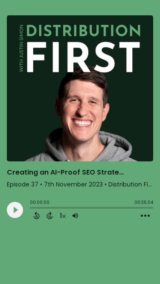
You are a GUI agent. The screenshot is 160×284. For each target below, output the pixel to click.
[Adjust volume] (75, 215)
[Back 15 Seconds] (36, 215)
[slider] (32, 208)
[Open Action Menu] (145, 216)
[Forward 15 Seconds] (49, 215)
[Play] (15, 210)
